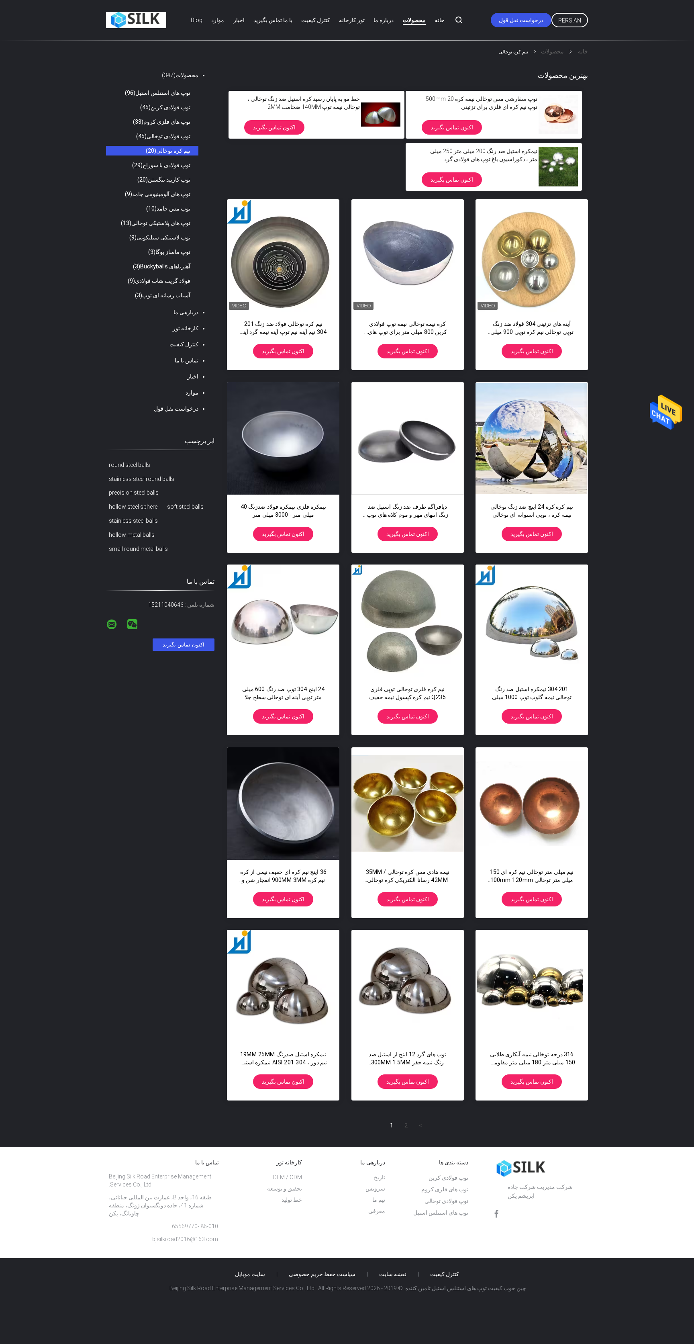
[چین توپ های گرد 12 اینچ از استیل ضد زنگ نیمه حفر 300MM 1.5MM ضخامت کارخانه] (407, 986)
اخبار (239, 20)
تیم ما (378, 1200)
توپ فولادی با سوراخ (161, 165)
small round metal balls (138, 549)
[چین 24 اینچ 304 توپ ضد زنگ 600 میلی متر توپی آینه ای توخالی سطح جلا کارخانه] (283, 621)
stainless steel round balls (141, 479)
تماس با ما (186, 360)
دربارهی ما (186, 312)
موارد (217, 20)
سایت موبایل (250, 1274)
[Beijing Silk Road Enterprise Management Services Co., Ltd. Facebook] (496, 1214)
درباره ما (384, 20)
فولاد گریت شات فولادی (159, 281)
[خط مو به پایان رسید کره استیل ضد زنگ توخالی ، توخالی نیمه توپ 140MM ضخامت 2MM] (380, 114)
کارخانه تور (185, 328)
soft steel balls (185, 506)
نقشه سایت (392, 1274)
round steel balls (129, 465)
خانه (440, 20)
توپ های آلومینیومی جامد (157, 194)
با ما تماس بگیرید (272, 20)
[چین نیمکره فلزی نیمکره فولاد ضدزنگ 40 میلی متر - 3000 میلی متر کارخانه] (283, 438)
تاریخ (379, 1177)
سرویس (375, 1188)
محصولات (414, 20)
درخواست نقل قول (521, 20)
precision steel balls (134, 492)
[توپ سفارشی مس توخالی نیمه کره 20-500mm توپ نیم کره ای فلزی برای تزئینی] (558, 114)
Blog (196, 20)
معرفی (376, 1211)
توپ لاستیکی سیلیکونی (159, 237)
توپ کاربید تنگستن (163, 179)
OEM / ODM (287, 1177)
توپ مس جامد (168, 208)
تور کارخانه (352, 20)
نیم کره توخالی (168, 150)
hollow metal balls (132, 535)
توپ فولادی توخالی (163, 136)
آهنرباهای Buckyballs (161, 266)
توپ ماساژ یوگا (169, 252)
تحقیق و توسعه (284, 1188)
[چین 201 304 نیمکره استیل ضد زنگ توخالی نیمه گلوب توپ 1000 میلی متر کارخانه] (532, 621)
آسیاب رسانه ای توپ (162, 295)
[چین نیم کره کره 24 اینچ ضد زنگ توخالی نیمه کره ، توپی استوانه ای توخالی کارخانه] (532, 438)
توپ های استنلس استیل (157, 93)
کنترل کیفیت (315, 20)
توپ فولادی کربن (165, 107)
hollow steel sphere (133, 506)
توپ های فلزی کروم (161, 122)
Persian (569, 20)
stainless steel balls (133, 521)
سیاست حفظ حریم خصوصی (322, 1274)
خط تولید (292, 1200)
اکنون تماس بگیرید (452, 127)
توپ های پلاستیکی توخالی (155, 223)
